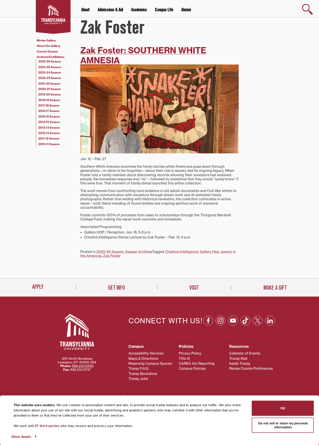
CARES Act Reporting (197, 363)
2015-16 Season (49, 116)
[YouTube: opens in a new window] (233, 320)
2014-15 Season (49, 122)
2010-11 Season (49, 144)
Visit (194, 288)
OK (282, 408)
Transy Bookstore (142, 373)
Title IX (184, 358)
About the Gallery (48, 46)
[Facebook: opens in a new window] (208, 320)
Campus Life (164, 10)
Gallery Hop (209, 252)
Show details (21, 436)
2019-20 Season (49, 94)
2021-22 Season (49, 83)
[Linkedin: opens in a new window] (270, 320)
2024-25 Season (49, 67)
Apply (37, 287)
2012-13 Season (49, 133)
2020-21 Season (49, 89)
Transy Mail (238, 358)
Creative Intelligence (181, 252)
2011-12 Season (48, 138)
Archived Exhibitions (50, 57)
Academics (139, 10)
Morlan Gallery (46, 40)
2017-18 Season (48, 105)
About (85, 10)
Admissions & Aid (110, 10)
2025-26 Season (110, 252)
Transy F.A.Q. (138, 368)
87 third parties (47, 426)
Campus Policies (192, 368)
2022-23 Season (49, 78)
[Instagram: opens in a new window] (220, 320)
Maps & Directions (143, 358)
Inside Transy (239, 363)
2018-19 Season (49, 100)
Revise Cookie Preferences (251, 368)
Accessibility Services (146, 353)
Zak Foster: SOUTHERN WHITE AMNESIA (143, 55)
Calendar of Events (244, 353)
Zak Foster (112, 256)
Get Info (116, 288)
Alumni (186, 10)
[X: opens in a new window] (258, 320)
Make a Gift (275, 288)
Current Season (47, 51)
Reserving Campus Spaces (150, 363)
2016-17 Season (49, 111)
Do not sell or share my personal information (282, 425)
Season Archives (138, 252)
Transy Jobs (138, 378)
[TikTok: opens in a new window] (245, 320)
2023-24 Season (49, 72)
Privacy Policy (190, 353)
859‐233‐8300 (83, 366)
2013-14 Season (49, 127)
